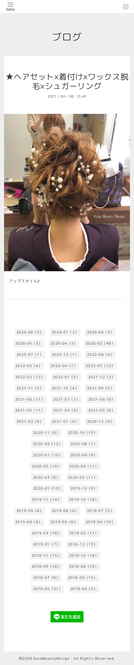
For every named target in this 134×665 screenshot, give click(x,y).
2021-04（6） (66, 410)
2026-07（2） (65, 332)
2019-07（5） (100, 510)
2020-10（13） (82, 432)
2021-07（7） (66, 399)
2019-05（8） (63, 521)
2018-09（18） (46, 566)
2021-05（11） (30, 410)
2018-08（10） (83, 566)
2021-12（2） (101, 376)
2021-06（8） (101, 399)
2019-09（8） (30, 510)
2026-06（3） (100, 332)
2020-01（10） (47, 488)
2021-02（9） (30, 421)
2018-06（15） (82, 577)
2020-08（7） (83, 443)
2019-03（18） (46, 533)
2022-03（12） (100, 365)
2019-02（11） (83, 533)
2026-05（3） (28, 343)
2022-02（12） (30, 376)
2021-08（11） (30, 399)
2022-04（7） (63, 365)
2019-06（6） (28, 521)
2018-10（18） (83, 555)
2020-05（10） (46, 466)
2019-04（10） (100, 521)
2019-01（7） (46, 544)
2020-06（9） (83, 455)
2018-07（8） (46, 577)
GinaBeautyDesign (52, 658)
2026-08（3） (30, 332)
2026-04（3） (63, 343)
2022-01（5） (66, 376)
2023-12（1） (65, 354)
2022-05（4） (28, 365)
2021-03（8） (101, 410)
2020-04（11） (83, 466)
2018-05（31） (47, 588)
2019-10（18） (83, 499)
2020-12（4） (100, 421)
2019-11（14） (46, 499)
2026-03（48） (100, 343)
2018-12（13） (82, 544)
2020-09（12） (47, 443)
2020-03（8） (46, 477)
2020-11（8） (46, 432)
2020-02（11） (82, 477)
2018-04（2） (83, 588)
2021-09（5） (100, 388)
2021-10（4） (65, 388)
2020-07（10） (47, 455)
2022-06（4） (100, 354)
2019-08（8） (65, 510)
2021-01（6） (65, 421)
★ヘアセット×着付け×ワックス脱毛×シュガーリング (67, 81)
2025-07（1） (30, 354)
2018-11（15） (46, 555)
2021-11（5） (30, 388)
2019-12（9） (83, 488)
